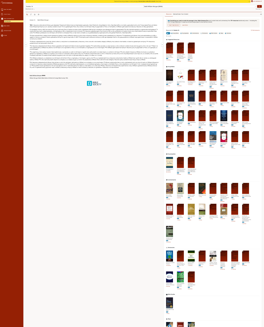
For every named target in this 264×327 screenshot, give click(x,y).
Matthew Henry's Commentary (170, 216)
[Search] (259, 6)
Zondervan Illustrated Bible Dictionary (191, 285)
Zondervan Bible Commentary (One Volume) (235, 217)
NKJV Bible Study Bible (170, 310)
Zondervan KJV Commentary (169, 238)
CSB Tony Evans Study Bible (169, 82)
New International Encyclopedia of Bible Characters (181, 170)
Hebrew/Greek (177, 14)
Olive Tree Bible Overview (191, 216)
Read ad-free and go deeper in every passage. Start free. (137, 1)
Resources (169, 14)
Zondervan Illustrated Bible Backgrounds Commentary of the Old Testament (246, 218)
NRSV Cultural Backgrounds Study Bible (235, 144)
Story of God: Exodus (202, 216)
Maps (169, 319)
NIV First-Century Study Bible (181, 103)
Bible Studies (171, 294)
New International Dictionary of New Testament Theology (235, 264)
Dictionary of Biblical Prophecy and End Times (181, 264)
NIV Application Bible (224, 82)
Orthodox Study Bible (245, 144)
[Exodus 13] (26, 45)
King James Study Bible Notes (203, 82)
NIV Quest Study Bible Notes (213, 103)
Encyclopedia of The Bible (169, 170)
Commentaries (172, 180)
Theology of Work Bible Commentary (214, 216)
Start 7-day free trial (174, 25)
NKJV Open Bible (246, 262)
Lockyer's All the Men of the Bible (213, 263)
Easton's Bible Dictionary (191, 263)
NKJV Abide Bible (192, 122)
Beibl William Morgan (36, 75)
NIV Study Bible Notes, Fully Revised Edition (169, 56)
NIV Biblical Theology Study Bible (234, 83)
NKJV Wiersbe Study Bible (213, 144)
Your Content (184, 14)
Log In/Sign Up (257, 1)
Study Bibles (171, 66)
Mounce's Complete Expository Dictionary (190, 56)
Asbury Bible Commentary (180, 195)
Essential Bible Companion (213, 195)
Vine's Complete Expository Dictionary (180, 285)
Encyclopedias (172, 154)
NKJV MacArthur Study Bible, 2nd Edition (170, 144)
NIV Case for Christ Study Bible (246, 82)
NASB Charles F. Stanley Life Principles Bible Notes (213, 83)
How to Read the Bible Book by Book (246, 195)
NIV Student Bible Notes (235, 103)
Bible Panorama (202, 195)
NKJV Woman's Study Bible (223, 144)
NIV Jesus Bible (202, 102)
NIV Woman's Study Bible (180, 123)
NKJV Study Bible (202, 143)
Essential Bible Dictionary (202, 263)
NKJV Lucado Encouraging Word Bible (246, 123)
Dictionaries (171, 247)
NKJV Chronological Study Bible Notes (214, 123)
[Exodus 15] (162, 45)
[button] (256, 1)
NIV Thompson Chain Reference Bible (170, 123)
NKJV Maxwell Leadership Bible (181, 144)
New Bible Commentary (180, 216)
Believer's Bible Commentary (191, 195)
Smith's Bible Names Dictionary (170, 284)
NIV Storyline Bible (224, 102)
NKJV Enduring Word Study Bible (224, 123)
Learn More (185, 25)
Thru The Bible (223, 216)
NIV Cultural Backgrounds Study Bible (170, 104)
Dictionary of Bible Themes (170, 263)
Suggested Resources (173, 39)
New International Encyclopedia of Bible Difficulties (192, 170)
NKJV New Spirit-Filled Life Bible (191, 144)
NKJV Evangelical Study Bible (235, 123)
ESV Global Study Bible (181, 82)
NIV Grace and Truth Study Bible (192, 103)
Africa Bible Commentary (169, 195)
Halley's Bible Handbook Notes (235, 195)
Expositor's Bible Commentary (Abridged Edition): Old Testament (181, 56)
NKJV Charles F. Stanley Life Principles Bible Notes (202, 124)
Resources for (172, 30)
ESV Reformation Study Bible (191, 82)
